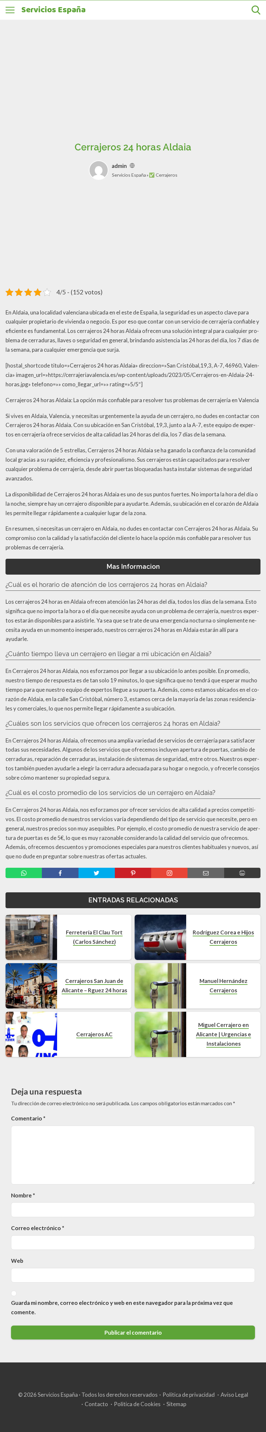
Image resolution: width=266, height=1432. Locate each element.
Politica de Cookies (137, 1404)
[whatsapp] (24, 873)
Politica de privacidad (189, 1394)
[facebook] (60, 873)
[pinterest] (133, 873)
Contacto (96, 1404)
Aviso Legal (234, 1394)
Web (17, 1260)
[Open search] (255, 10)
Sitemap (176, 1404)
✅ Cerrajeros (163, 175)
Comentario (28, 1118)
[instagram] (169, 873)
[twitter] (97, 873)
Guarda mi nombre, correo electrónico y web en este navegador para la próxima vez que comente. (122, 1307)
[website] (132, 165)
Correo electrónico (37, 1228)
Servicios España (53, 10)
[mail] (205, 873)
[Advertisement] (133, 73)
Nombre (23, 1195)
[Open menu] (10, 10)
